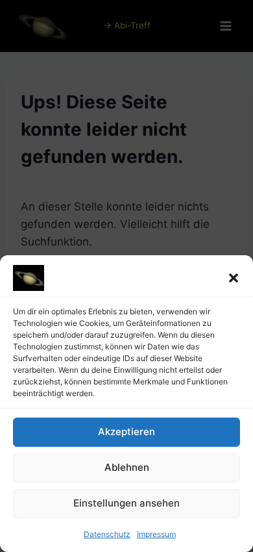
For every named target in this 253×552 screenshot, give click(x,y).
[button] (233, 277)
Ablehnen (126, 467)
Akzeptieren (126, 431)
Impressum (156, 534)
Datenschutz (107, 534)
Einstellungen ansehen (126, 503)
